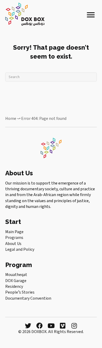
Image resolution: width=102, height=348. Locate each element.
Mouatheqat (16, 275)
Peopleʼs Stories (20, 292)
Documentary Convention (28, 298)
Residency (14, 286)
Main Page (14, 232)
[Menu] (91, 15)
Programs (14, 237)
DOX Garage (15, 281)
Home (10, 118)
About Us (13, 244)
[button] (28, 326)
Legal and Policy (19, 249)
